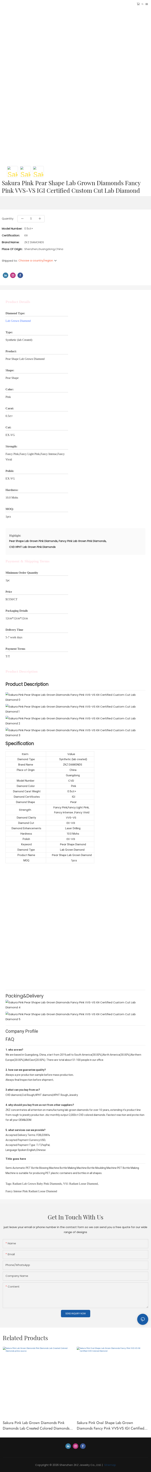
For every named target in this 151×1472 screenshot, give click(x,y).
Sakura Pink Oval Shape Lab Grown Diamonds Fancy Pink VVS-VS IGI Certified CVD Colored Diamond (110, 1425)
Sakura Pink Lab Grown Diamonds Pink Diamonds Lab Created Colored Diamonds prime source (36, 1425)
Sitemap (109, 1465)
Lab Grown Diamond (18, 320)
